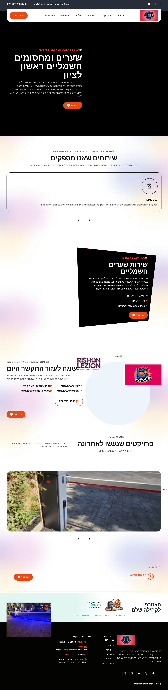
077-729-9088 (67, 401)
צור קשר (105, 15)
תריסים (90, 15)
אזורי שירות (107, 663)
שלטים (152, 199)
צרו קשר (74, 105)
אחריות (109, 650)
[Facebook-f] (153, 673)
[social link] (160, 4)
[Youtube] (139, 673)
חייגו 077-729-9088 (17, 4)
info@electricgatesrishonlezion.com (51, 4)
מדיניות (109, 659)
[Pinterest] (125, 673)
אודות (110, 654)
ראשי (119, 15)
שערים (63, 15)
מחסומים (48, 15)
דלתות (78, 15)
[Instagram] (132, 673)
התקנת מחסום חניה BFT (138, 504)
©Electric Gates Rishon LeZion (147, 684)
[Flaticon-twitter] (146, 673)
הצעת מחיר (18, 15)
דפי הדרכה (78, 615)
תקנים (110, 645)
